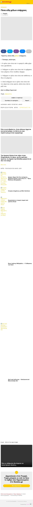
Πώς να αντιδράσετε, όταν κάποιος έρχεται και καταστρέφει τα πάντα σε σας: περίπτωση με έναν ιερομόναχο (16, 131)
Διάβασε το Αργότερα (17, 97)
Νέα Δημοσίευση (16, 485)
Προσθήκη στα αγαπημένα (11, 100)
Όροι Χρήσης (17, 494)
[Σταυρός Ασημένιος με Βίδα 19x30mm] (4, 191)
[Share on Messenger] (22, 51)
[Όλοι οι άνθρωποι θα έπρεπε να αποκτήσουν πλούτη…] (16, 456)
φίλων (17, 56)
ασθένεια (4, 104)
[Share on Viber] (16, 51)
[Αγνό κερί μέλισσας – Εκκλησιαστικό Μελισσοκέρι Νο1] (4, 380)
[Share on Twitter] (10, 51)
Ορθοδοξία (25, 107)
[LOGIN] (31, 2)
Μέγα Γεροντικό (13, 104)
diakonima (8, 94)
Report (27, 100)
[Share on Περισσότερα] (29, 51)
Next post (3, 164)
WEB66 (28, 504)
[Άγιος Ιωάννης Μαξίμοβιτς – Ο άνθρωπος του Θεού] (4, 264)
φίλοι (20, 104)
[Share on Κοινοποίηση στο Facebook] (3, 51)
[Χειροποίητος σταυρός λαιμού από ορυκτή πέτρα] (4, 201)
